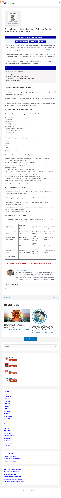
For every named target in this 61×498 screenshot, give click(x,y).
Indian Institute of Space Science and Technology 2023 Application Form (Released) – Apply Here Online (43, 328)
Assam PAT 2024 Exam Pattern (13, 80)
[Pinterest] (13, 285)
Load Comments (30, 339)
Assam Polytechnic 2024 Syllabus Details (15, 73)
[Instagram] (17, 285)
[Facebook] (6, 285)
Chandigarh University (22, 41)
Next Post (56, 297)
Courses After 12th (9, 453)
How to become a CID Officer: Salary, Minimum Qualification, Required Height (14, 325)
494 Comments (8, 329)
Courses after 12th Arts (10, 461)
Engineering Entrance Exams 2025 (13, 469)
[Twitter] (8, 285)
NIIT (10, 371)
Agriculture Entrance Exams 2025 (13, 479)
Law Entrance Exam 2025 (10, 474)
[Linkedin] (11, 285)
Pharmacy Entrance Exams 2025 (12, 476)
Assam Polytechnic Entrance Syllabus (14, 71)
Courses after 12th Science (11, 456)
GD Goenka (42, 41)
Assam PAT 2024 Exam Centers (13, 82)
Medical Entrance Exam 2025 (11, 471)
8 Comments (8, 34)
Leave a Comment (36, 332)
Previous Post (6, 297)
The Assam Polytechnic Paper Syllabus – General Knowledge (20, 74)
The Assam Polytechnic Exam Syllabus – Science (17, 76)
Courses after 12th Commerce (12, 458)
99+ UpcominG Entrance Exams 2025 (14, 481)
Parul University (33, 41)
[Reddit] (15, 285)
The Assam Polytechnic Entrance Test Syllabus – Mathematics (20, 78)
